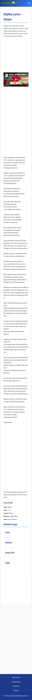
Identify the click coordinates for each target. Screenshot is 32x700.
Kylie (7, 563)
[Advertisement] (16, 54)
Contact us (16, 686)
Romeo (8, 542)
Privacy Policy (16, 682)
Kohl (7, 532)
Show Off (9, 553)
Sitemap (16, 690)
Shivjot (10, 510)
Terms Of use (16, 677)
